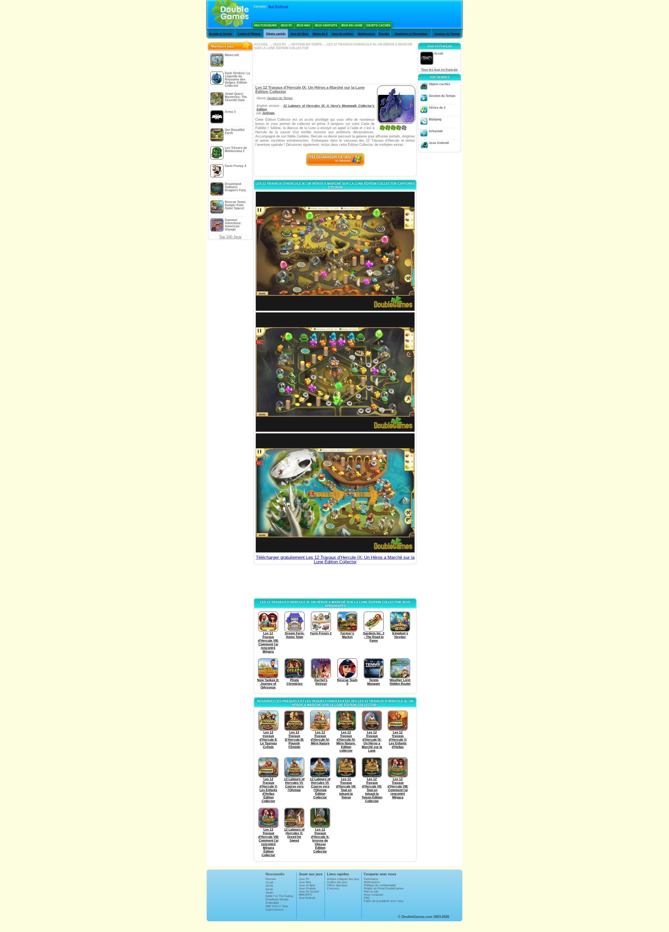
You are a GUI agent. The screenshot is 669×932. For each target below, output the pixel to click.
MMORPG (305, 894)
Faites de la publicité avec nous (383, 900)
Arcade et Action (220, 33)
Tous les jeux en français (439, 70)
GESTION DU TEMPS (306, 44)
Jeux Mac (303, 25)
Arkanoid (435, 131)
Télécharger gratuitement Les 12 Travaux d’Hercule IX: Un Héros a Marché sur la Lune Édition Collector (335, 559)
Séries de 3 (320, 33)
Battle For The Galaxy (279, 896)
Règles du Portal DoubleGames (384, 888)
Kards (269, 889)
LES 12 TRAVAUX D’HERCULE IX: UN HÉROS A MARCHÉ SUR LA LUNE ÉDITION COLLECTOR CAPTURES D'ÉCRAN (335, 185)
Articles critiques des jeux (343, 879)
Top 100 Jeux (230, 237)
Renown (271, 879)
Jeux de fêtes (299, 33)
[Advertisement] (335, 67)
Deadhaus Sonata (277, 899)
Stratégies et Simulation (411, 33)
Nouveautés (275, 874)
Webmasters (372, 882)
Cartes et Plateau (249, 33)
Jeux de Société (309, 891)
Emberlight (272, 902)
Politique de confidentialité (380, 885)
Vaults (269, 892)
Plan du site (371, 891)
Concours (333, 888)
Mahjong (435, 119)
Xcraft (269, 882)
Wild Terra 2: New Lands (277, 908)
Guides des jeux (337, 882)
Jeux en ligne (351, 25)
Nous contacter (373, 894)
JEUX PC (279, 44)
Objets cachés (378, 25)
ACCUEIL (261, 44)
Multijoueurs (265, 25)
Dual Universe (275, 909)
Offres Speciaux (337, 885)
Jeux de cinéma (342, 33)
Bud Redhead (278, 6)
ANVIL (270, 885)
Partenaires (371, 879)
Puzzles (384, 33)
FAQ (367, 897)
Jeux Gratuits (325, 25)
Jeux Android (439, 143)
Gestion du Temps (447, 33)
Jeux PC (286, 25)
